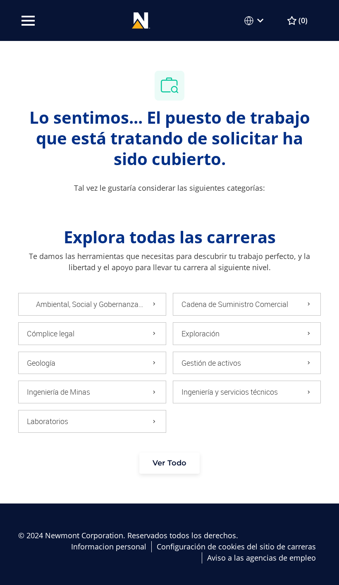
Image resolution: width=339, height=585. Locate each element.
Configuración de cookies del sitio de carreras (236, 546)
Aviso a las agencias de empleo (261, 558)
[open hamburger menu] (28, 21)
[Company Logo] (141, 19)
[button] (169, 463)
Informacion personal (108, 546)
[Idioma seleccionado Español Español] (255, 20)
